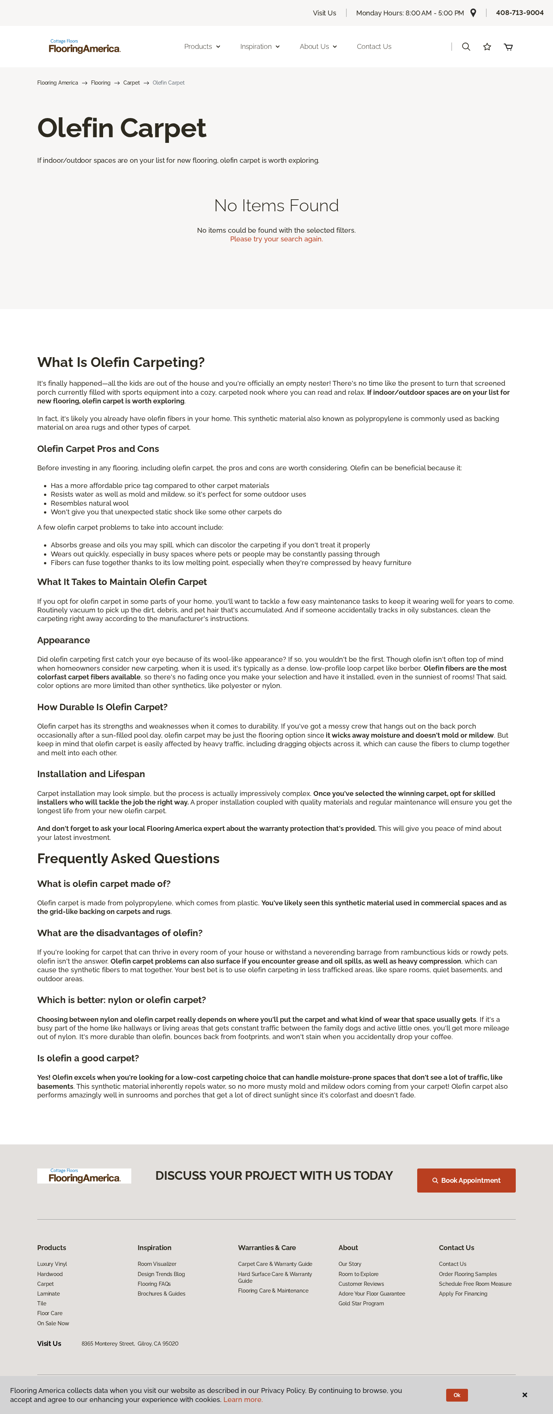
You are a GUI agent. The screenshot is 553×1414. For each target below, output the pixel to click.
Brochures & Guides (161, 1294)
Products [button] (198, 46)
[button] (466, 46)
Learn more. (243, 1399)
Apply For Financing (463, 1294)
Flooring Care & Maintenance (273, 1291)
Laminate (48, 1294)
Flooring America (57, 83)
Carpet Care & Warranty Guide (275, 1264)
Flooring (101, 83)
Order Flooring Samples (468, 1274)
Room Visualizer (157, 1264)
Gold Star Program (361, 1303)
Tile (41, 1303)
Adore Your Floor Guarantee (372, 1294)
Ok (457, 1395)
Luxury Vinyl (52, 1264)
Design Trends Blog (161, 1274)
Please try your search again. (276, 239)
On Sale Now (53, 1323)
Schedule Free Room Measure (475, 1284)
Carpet (131, 83)
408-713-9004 (520, 13)
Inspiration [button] (256, 46)
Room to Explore (358, 1274)
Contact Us (374, 46)
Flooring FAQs (154, 1284)
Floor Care (49, 1313)
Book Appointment (471, 1180)
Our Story (350, 1264)
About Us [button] (314, 46)
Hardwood (50, 1274)
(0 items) (508, 46)
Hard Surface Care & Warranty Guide (275, 1277)
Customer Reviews (361, 1284)
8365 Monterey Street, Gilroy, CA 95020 (130, 1344)
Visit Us (324, 13)
